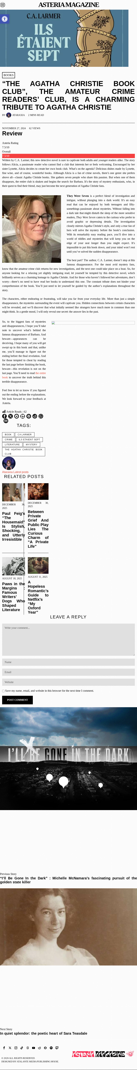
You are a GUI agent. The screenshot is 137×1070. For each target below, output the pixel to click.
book (8, 434)
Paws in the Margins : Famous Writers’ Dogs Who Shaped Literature (13, 597)
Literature (12, 444)
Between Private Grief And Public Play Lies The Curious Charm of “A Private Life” (38, 529)
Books (9, 75)
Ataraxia (18, 115)
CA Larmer (25, 434)
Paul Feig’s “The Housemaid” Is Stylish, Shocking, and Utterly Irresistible (13, 526)
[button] (4, 19)
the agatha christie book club (24, 451)
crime (9, 439)
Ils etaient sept (29, 439)
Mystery (31, 444)
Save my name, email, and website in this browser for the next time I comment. (49, 690)
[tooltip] (4, 416)
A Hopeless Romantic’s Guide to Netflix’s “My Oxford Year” (38, 597)
